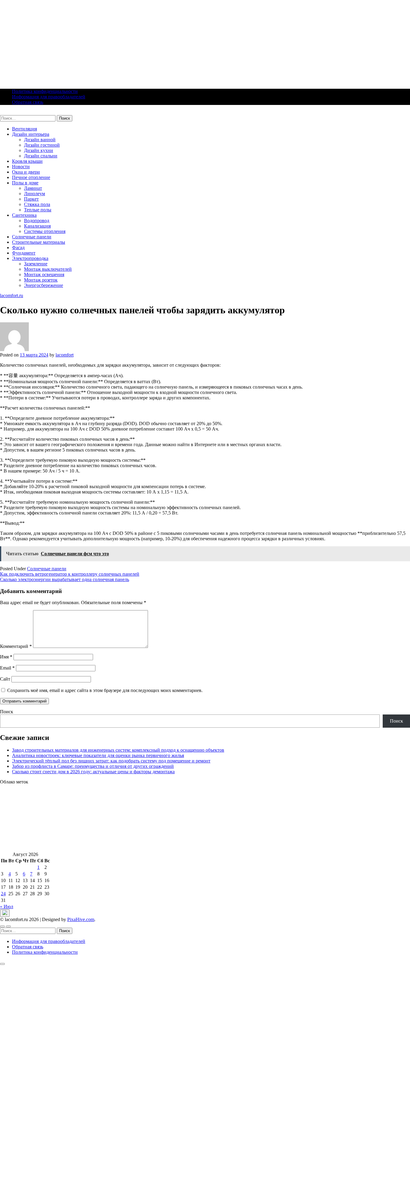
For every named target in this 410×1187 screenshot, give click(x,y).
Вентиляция (24, 128)
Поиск (6, 711)
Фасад (18, 247)
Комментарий (16, 646)
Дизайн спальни (40, 155)
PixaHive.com (80, 919)
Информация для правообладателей (48, 96)
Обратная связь (27, 102)
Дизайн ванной (40, 139)
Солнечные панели (31, 236)
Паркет (31, 198)
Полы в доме (25, 182)
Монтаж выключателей (48, 269)
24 (3, 893)
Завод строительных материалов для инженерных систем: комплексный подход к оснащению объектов (118, 750)
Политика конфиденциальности (45, 91)
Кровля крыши (27, 161)
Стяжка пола (37, 204)
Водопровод (36, 220)
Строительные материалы (38, 242)
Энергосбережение (43, 285)
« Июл (6, 906)
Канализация (37, 225)
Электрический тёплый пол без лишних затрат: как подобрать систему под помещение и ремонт (111, 760)
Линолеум (34, 193)
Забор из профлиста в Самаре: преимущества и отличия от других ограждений (93, 766)
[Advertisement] (180, 42)
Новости (21, 166)
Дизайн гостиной (42, 145)
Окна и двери (26, 171)
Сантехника (24, 215)
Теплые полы (37, 209)
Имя (6, 656)
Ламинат (33, 188)
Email (7, 667)
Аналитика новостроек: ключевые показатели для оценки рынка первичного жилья (98, 755)
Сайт (5, 678)
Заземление (35, 263)
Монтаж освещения (44, 274)
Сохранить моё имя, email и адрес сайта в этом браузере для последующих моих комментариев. (105, 690)
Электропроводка (30, 258)
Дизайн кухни (38, 150)
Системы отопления (44, 231)
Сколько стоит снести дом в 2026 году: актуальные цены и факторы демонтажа (93, 771)
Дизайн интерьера (30, 134)
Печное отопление (31, 177)
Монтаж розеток (41, 279)
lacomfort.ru (11, 112)
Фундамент (23, 252)
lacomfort (65, 354)
